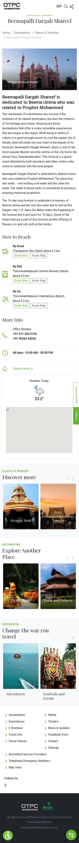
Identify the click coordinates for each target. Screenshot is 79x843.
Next (72, 482)
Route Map (39, 255)
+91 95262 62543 (24, 338)
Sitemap (51, 747)
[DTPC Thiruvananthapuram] (8, 6)
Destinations (22, 32)
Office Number (22, 329)
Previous (67, 482)
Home (6, 32)
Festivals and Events (54, 696)
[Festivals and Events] (58, 666)
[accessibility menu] (8, 835)
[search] (66, 6)
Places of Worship (47, 32)
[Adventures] (21, 666)
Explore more (23, 368)
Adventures (15, 693)
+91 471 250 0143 (25, 334)
